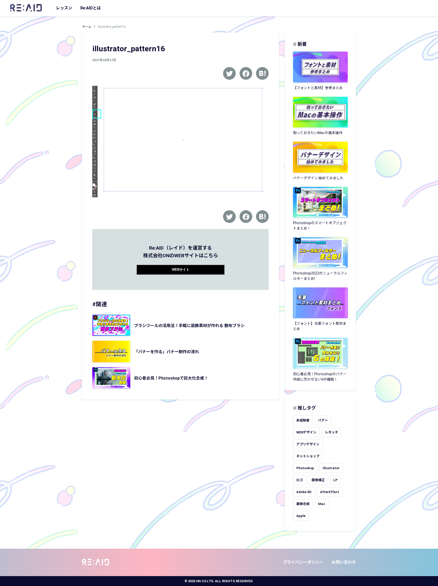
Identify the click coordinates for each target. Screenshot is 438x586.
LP (335, 480)
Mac (321, 504)
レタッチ (331, 432)
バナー (323, 420)
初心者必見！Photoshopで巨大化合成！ (171, 378)
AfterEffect (329, 492)
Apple (300, 516)
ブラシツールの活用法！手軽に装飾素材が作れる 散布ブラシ (189, 325)
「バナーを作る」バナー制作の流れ (166, 351)
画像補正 (318, 480)
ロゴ (299, 480)
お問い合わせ (344, 562)
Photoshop (305, 468)
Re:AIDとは (90, 8)
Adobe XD (304, 492)
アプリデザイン (307, 444)
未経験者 (302, 420)
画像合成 (302, 504)
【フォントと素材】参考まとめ (318, 88)
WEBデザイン (306, 432)
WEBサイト (180, 269)
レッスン (64, 8)
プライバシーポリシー (303, 562)
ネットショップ (307, 456)
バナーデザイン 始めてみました (318, 178)
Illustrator (331, 468)
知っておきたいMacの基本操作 (317, 133)
